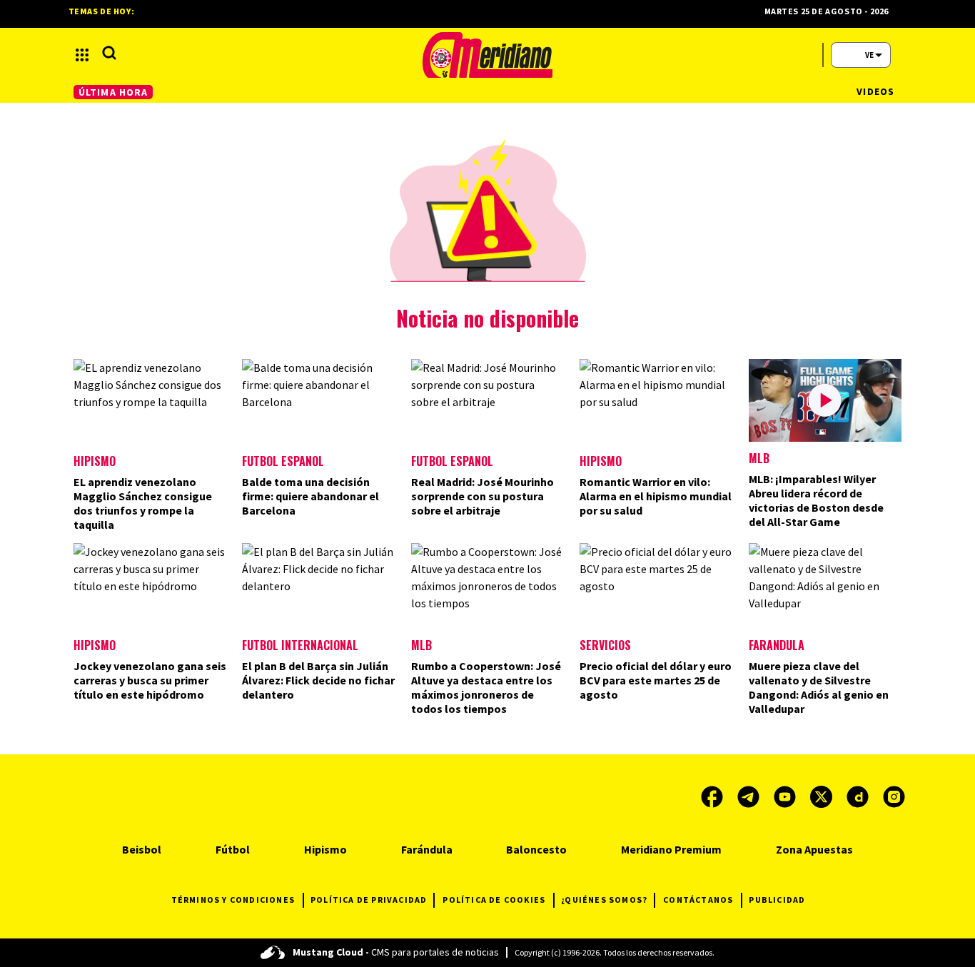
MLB (759, 458)
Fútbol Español (283, 461)
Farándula (776, 645)
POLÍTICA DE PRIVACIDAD (368, 899)
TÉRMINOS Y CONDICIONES (233, 899)
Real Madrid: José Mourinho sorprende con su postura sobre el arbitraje (482, 496)
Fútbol (233, 849)
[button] (82, 55)
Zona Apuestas (814, 849)
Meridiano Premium (671, 849)
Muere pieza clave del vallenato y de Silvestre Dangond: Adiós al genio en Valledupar (819, 687)
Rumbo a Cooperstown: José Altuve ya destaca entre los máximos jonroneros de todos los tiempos (486, 687)
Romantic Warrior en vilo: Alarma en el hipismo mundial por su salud (656, 496)
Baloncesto (536, 849)
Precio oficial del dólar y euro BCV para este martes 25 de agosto (656, 680)
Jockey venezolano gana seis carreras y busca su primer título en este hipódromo (150, 680)
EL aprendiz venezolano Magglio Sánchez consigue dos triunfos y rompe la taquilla (143, 503)
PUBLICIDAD (777, 899)
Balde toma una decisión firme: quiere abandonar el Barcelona (310, 496)
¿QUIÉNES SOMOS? (604, 899)
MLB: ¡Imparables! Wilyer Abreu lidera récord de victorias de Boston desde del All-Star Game (816, 500)
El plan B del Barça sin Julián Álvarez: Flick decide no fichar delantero (318, 680)
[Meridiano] (487, 55)
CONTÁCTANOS (698, 899)
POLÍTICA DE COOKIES (494, 899)
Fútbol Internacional (300, 645)
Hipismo (95, 461)
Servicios (605, 645)
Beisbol (141, 849)
